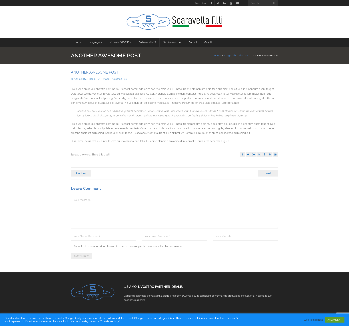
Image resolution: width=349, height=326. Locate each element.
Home (217, 55)
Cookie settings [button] (313, 319)
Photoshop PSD (241, 55)
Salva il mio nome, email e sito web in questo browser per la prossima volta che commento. (128, 246)
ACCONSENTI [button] (335, 319)
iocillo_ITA (94, 79)
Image (227, 55)
